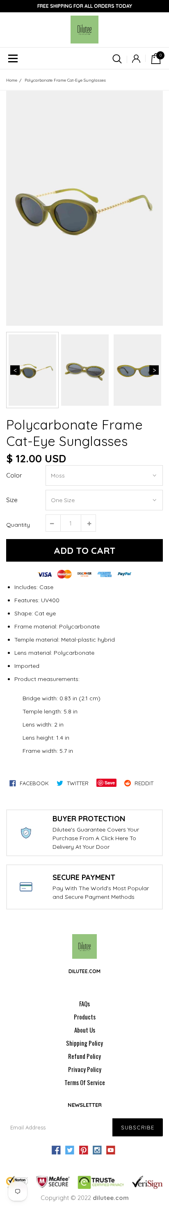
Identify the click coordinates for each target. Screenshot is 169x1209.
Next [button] (154, 370)
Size (12, 500)
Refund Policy (84, 1055)
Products (85, 1016)
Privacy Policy (84, 1069)
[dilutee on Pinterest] (83, 1150)
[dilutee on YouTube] (111, 1150)
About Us (84, 1029)
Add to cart (84, 550)
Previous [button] (15, 370)
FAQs (84, 1003)
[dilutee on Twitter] (70, 1150)
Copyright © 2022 (85, 1198)
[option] (84, 208)
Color (14, 475)
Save (110, 782)
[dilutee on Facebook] (56, 1150)
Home (11, 80)
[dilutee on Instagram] (97, 1150)
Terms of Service (84, 1082)
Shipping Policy (84, 1042)
